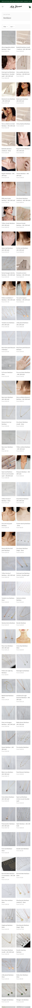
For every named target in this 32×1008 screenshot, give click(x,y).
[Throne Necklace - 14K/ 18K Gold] (23, 164)
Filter (4, 26)
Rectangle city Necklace (22, 671)
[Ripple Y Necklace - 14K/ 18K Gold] (9, 164)
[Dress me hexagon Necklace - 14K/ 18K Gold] (9, 713)
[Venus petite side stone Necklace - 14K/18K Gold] (23, 63)
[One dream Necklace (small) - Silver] (23, 413)
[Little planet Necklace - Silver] (9, 965)
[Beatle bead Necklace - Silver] (9, 686)
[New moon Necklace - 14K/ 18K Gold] (9, 388)
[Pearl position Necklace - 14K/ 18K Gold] (9, 814)
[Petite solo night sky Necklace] (9, 661)
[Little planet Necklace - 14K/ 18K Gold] (23, 313)
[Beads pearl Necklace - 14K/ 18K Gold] (23, 89)
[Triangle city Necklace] (9, 990)
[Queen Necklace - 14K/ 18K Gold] (9, 738)
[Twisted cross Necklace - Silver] (9, 589)
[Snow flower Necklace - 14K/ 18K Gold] (23, 489)
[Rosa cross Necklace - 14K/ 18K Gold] (9, 636)
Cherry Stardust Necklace (23, 124)
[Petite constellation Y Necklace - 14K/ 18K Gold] (9, 288)
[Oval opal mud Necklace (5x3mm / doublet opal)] (23, 564)
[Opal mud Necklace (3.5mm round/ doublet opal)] (23, 787)
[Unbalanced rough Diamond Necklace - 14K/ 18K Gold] (23, 686)
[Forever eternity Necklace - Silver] (23, 514)
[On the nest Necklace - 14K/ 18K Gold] (23, 239)
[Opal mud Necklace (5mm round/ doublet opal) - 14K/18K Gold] (9, 462)
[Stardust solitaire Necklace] (23, 589)
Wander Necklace (21, 623)
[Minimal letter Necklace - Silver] (23, 864)
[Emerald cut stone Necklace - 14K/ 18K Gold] (23, 263)
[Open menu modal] (3, 7)
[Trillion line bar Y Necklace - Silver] (9, 489)
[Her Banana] (16, 7)
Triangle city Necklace (7, 1000)
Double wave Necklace (22, 849)
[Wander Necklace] (23, 613)
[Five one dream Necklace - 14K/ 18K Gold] (23, 363)
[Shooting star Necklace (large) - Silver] (23, 916)
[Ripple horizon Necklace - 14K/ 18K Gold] (23, 139)
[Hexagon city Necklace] (23, 990)
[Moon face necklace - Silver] (9, 891)
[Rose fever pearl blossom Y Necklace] (9, 338)
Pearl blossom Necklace (22, 772)
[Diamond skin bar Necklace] (9, 413)
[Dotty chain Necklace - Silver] (23, 965)
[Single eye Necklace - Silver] (9, 916)
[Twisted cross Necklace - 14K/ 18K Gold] (9, 313)
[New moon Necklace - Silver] (9, 437)
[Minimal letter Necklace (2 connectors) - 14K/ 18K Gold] (9, 864)
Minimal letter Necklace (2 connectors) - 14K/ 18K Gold (8, 875)
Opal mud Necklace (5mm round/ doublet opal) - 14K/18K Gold (8, 474)
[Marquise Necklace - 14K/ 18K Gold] (23, 462)
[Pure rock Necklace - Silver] (9, 839)
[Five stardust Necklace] (23, 738)
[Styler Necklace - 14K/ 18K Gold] (23, 814)
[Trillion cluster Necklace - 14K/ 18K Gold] (9, 214)
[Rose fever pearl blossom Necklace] (23, 338)
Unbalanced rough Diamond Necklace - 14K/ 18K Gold (23, 697)
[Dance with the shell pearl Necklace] (9, 539)
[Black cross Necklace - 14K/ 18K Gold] (9, 763)
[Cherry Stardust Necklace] (23, 114)
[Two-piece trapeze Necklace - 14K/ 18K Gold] (23, 288)
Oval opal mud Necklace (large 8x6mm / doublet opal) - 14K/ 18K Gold (8, 74)
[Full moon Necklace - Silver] (9, 363)
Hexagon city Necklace (22, 1000)
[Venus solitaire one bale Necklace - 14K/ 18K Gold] (9, 114)
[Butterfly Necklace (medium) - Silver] (9, 139)
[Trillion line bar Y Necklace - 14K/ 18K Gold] (9, 564)
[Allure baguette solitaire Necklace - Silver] (9, 38)
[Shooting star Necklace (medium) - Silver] (23, 891)
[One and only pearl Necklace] (9, 514)
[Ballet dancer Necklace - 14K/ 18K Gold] (23, 713)
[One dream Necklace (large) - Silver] (23, 539)
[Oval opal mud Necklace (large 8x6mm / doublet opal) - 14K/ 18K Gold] (9, 63)
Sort (11, 26)
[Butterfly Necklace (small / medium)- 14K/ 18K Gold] (23, 38)
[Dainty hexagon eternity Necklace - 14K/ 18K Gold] (9, 263)
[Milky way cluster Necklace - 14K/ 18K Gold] (9, 189)
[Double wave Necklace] (23, 839)
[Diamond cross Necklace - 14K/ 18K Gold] (9, 89)
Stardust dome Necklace (8, 623)
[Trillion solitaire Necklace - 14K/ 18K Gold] (23, 437)
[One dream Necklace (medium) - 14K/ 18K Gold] (23, 189)
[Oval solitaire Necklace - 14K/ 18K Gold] (9, 787)
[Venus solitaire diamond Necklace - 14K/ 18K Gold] (23, 388)
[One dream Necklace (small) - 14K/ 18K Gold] (9, 941)
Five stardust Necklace (22, 747)
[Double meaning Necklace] (23, 941)
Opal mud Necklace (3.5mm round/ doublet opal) (22, 799)
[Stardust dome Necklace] (9, 613)
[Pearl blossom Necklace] (23, 763)
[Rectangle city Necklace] (23, 661)
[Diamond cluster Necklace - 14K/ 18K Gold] (23, 214)
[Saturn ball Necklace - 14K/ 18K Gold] (9, 239)
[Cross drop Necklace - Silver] (23, 636)
